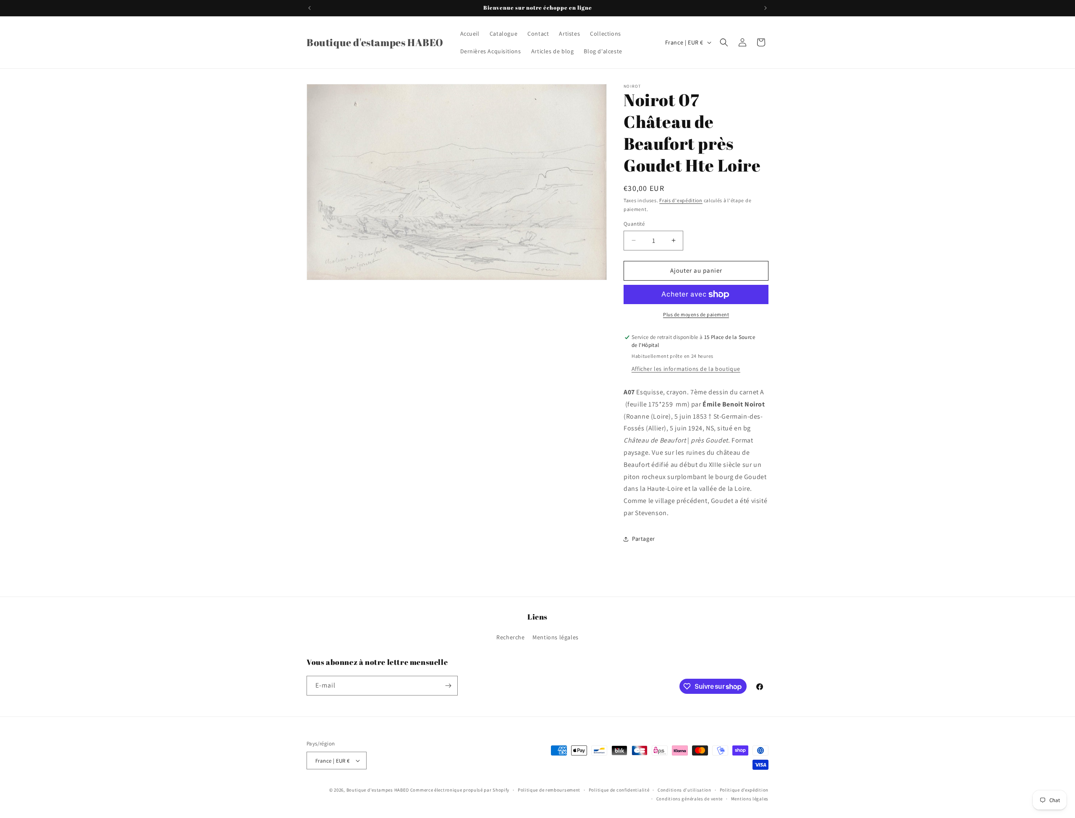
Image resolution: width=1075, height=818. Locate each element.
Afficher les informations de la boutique (686, 369)
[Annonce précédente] (309, 8)
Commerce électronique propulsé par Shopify (459, 790)
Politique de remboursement (549, 790)
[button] (724, 42)
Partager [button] (643, 538)
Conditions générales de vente (689, 799)
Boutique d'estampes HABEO (377, 790)
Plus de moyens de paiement (696, 314)
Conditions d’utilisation (684, 790)
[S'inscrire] (448, 686)
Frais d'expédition (681, 200)
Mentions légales (555, 637)
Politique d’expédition (744, 790)
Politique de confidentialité (619, 790)
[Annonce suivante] (765, 8)
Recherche (510, 637)
